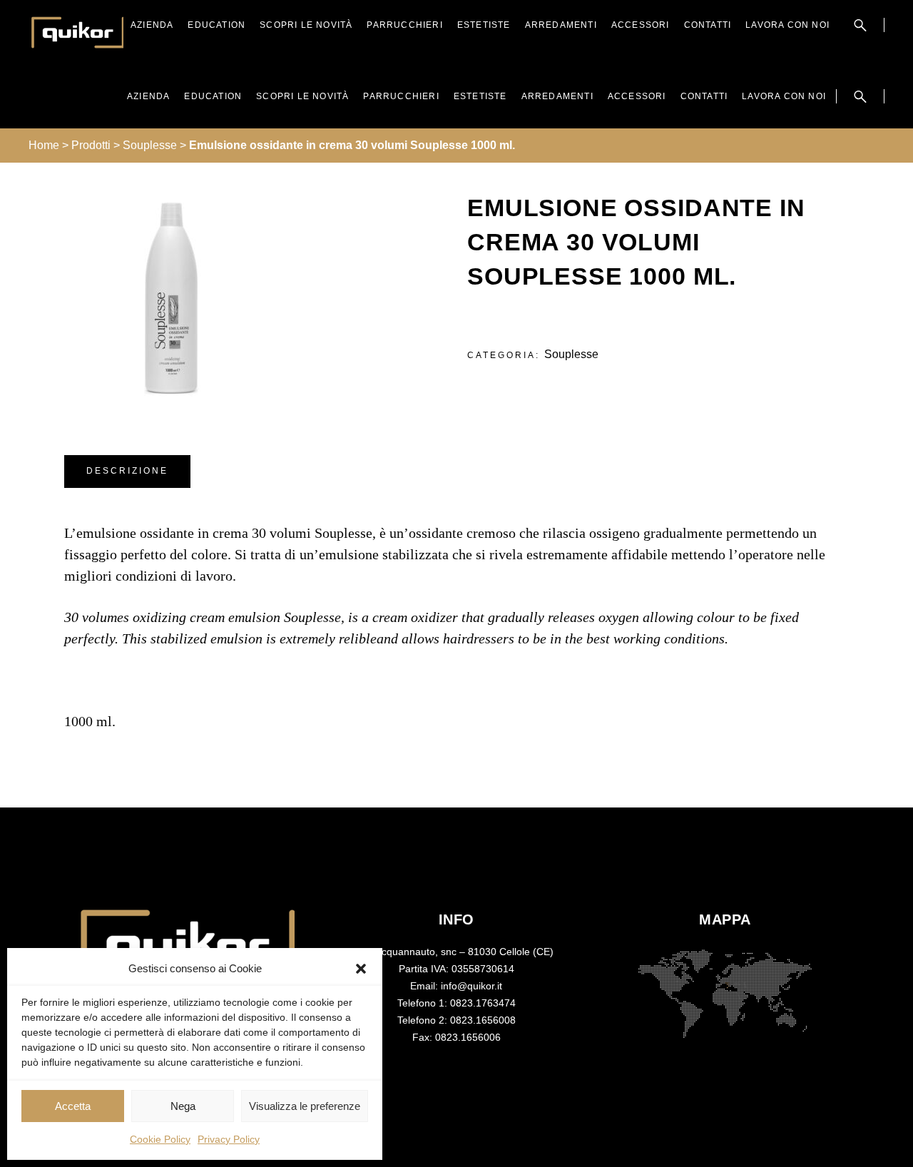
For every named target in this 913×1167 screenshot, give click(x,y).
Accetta (73, 1106)
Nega (182, 1106)
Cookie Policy (160, 1139)
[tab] (127, 471)
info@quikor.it (471, 986)
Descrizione (127, 471)
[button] (361, 969)
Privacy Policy (229, 1139)
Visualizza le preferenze (304, 1106)
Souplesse (571, 354)
